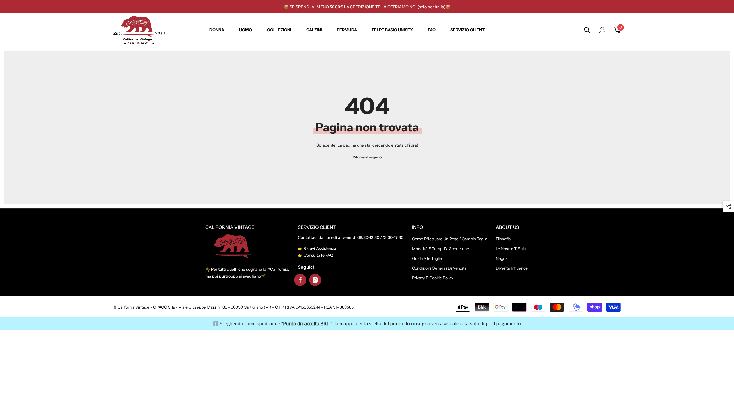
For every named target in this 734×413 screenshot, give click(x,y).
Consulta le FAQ (318, 255)
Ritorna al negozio (367, 157)
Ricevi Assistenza (320, 248)
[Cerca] (587, 30)
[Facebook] (300, 280)
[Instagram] (315, 280)
